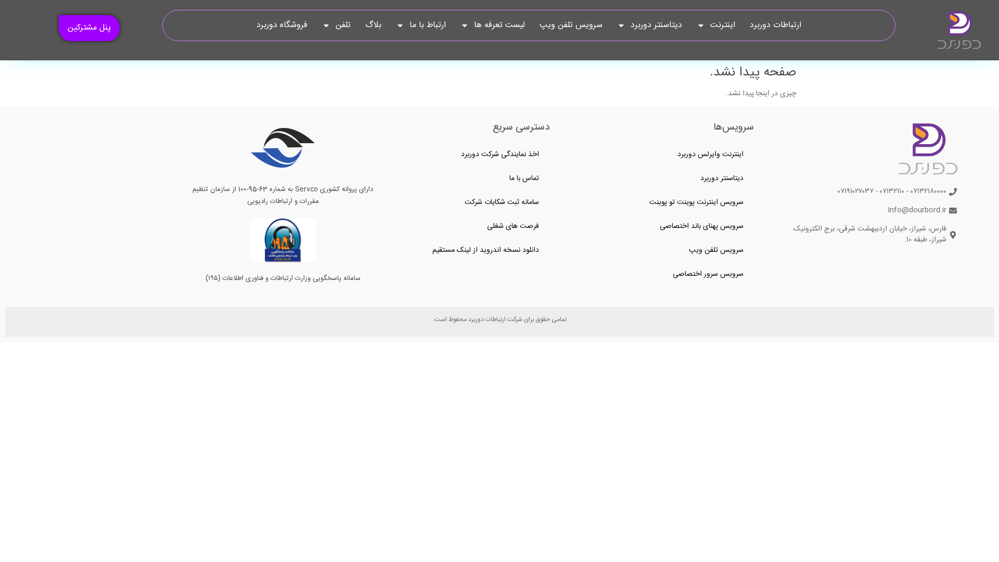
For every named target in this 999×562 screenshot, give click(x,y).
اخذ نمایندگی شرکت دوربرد (500, 154)
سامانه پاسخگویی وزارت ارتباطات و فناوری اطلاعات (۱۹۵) (283, 278)
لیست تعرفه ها (499, 25)
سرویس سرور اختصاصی (708, 274)
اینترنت (722, 25)
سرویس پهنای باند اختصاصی (702, 226)
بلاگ (373, 25)
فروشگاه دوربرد (282, 25)
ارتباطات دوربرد (775, 25)
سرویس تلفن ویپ (571, 25)
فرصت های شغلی (513, 226)
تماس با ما (524, 178)
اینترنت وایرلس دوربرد (710, 154)
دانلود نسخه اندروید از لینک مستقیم (485, 250)
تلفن (343, 25)
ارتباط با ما (427, 25)
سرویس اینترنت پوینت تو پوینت (696, 202)
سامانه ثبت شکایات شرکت (502, 202)
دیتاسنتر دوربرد (656, 25)
